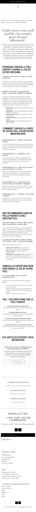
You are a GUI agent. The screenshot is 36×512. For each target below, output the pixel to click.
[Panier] (23, 11)
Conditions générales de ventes (12, 476)
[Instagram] (19, 429)
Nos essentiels (6, 486)
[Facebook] (16, 429)
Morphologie (14, 20)
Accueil (3, 20)
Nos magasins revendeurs (10, 474)
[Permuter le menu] (18, 17)
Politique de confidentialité (10, 478)
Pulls (3, 494)
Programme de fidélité (9, 472)
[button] (2, 355)
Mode (3, 490)
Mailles (4, 492)
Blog (8, 20)
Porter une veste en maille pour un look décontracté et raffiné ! (18, 348)
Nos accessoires (7, 488)
